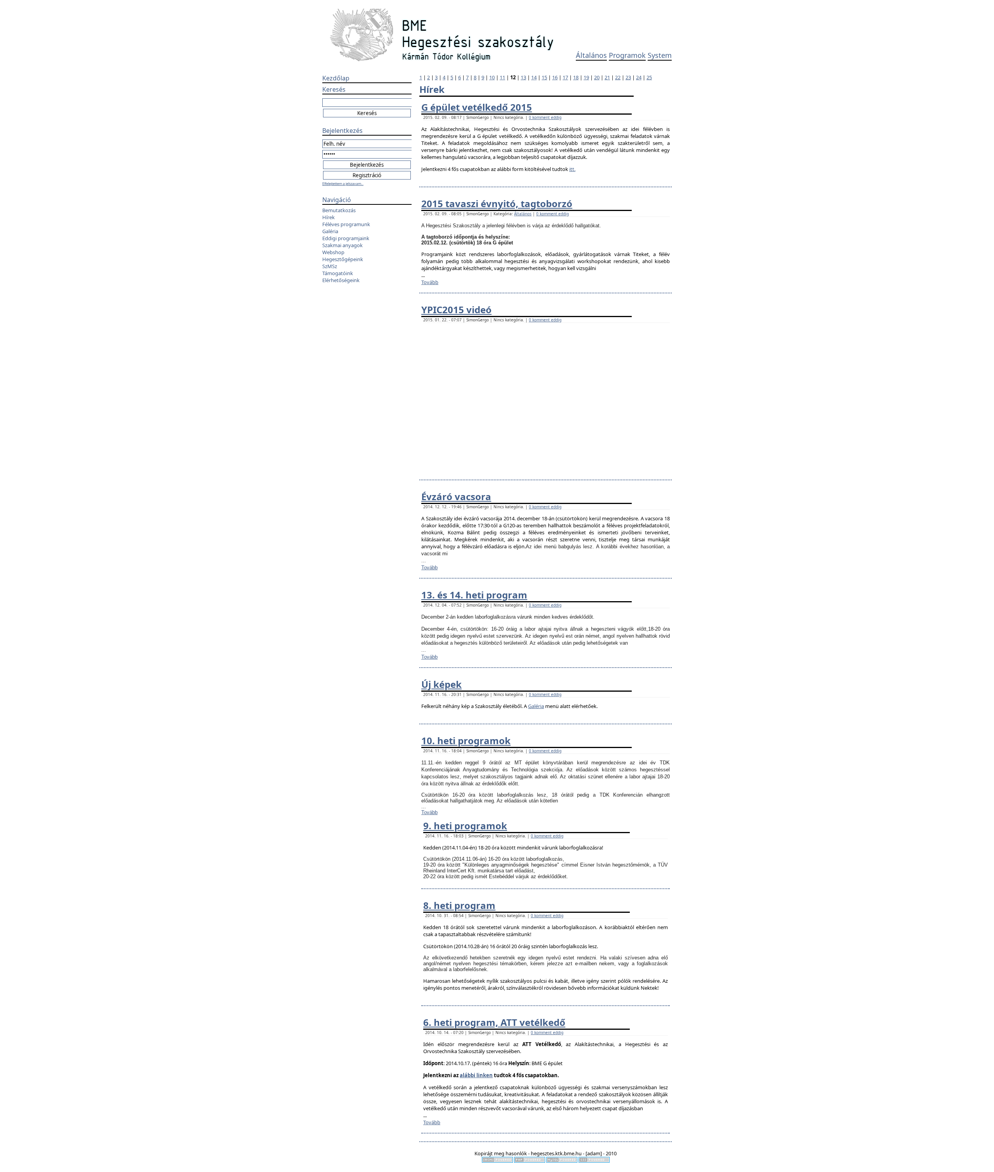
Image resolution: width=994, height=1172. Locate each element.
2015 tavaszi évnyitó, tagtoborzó (496, 203)
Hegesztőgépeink (342, 259)
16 (555, 77)
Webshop (333, 252)
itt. (572, 169)
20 (597, 77)
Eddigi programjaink (345, 238)
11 (502, 77)
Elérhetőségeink (341, 280)
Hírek (328, 217)
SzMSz (329, 266)
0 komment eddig (545, 117)
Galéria (330, 231)
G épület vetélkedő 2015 (476, 107)
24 (638, 77)
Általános (591, 55)
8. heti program (459, 905)
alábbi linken (476, 1075)
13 (523, 77)
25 (649, 77)
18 (576, 77)
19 (586, 77)
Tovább (429, 282)
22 (617, 77)
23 (628, 77)
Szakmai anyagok (342, 245)
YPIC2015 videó (456, 309)
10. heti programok (466, 740)
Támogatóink (337, 273)
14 (534, 77)
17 (565, 77)
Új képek (441, 684)
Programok (627, 55)
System (660, 55)
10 (492, 77)
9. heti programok (465, 825)
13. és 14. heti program (474, 594)
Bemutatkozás (339, 210)
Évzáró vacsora (456, 496)
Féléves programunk (346, 224)
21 (607, 77)
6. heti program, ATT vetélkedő (494, 1022)
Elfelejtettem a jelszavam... (342, 183)
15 (544, 77)
